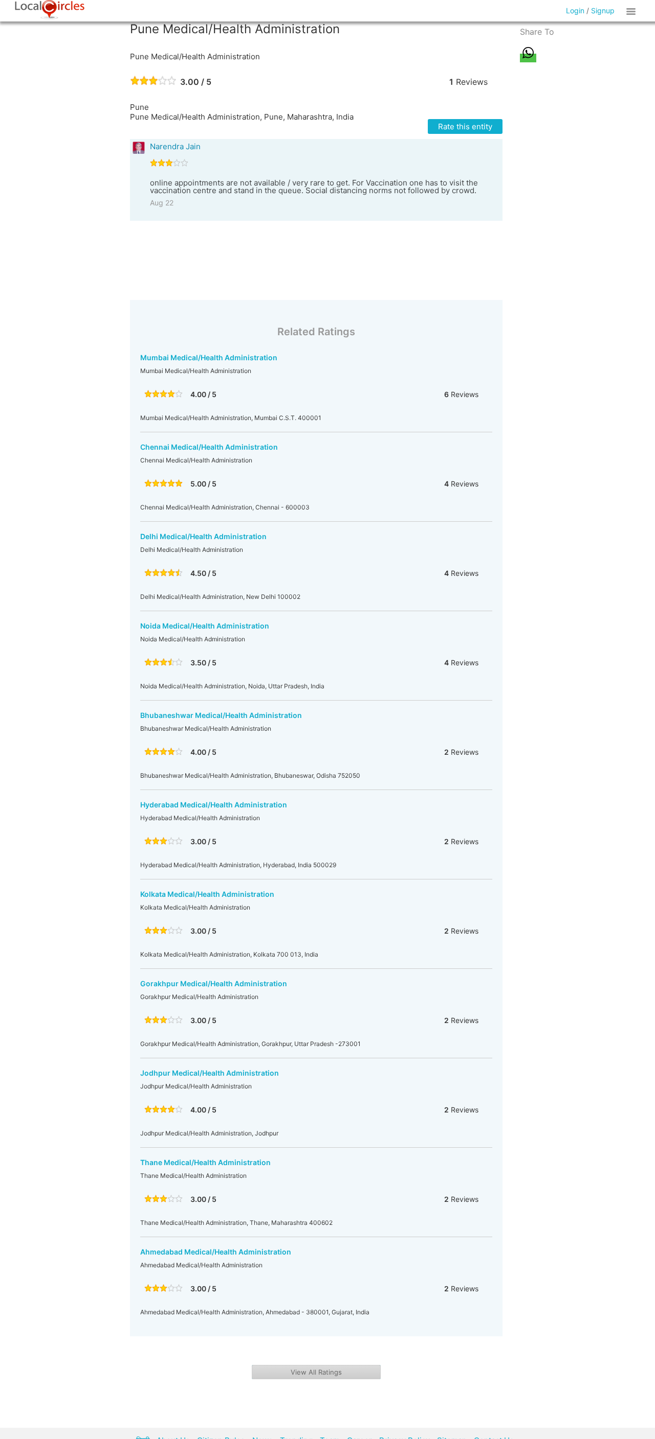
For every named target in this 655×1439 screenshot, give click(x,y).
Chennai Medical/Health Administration (209, 447)
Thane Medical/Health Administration (205, 1162)
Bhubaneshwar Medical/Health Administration (221, 715)
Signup (603, 10)
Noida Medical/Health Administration (204, 625)
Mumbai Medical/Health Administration (208, 357)
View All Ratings (316, 1372)
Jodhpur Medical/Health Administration (209, 1073)
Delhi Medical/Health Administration (203, 536)
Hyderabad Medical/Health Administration (213, 804)
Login (575, 10)
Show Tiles (632, 10)
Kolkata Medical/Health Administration (207, 894)
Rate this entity (465, 126)
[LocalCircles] (49, 9)
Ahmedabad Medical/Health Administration (215, 1251)
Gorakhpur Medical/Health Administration (213, 983)
